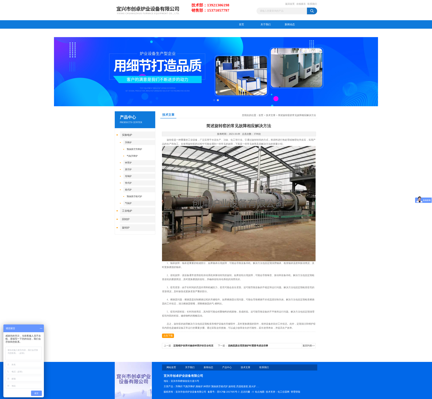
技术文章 (151, 33)
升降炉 (128, 142)
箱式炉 (128, 189)
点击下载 (168, 335)
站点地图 (259, 392)
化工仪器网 (283, 392)
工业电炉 (127, 210)
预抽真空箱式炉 (134, 196)
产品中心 (127, 33)
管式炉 (128, 183)
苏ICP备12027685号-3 (228, 392)
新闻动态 (290, 24)
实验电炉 (127, 135)
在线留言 (301, 4)
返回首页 (290, 4)
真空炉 (128, 169)
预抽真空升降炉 (134, 149)
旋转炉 (126, 227)
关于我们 (266, 24)
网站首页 (171, 367)
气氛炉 (128, 203)
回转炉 (126, 219)
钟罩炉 (128, 162)
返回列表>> (309, 345)
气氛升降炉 (132, 156)
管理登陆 (295, 392)
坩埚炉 (128, 176)
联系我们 (312, 4)
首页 (241, 24)
